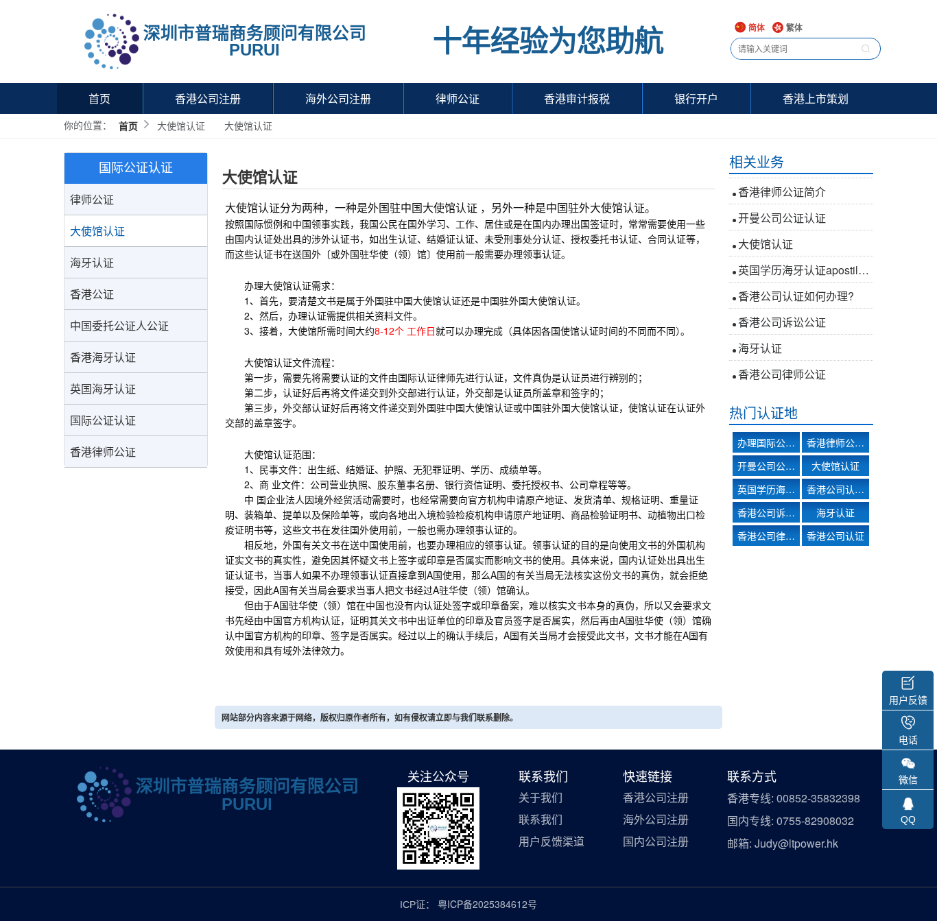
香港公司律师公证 (782, 362)
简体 (755, 28)
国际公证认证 (103, 420)
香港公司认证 (835, 535)
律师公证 (457, 98)
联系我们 (540, 820)
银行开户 (696, 98)
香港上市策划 (816, 98)
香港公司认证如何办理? (796, 284)
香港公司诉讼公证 (782, 310)
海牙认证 (92, 262)
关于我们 (540, 798)
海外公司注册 (338, 98)
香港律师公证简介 (782, 180)
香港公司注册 (208, 98)
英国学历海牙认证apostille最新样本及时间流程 (805, 258)
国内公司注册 (656, 842)
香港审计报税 (577, 98)
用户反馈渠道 (551, 842)
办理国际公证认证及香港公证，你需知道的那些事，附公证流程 (768, 442)
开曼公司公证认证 (782, 206)
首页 (99, 98)
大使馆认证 (97, 231)
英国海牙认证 (103, 388)
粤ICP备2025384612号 (487, 904)
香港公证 (92, 294)
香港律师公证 (103, 451)
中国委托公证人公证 (119, 325)
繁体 (793, 28)
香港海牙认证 (103, 357)
